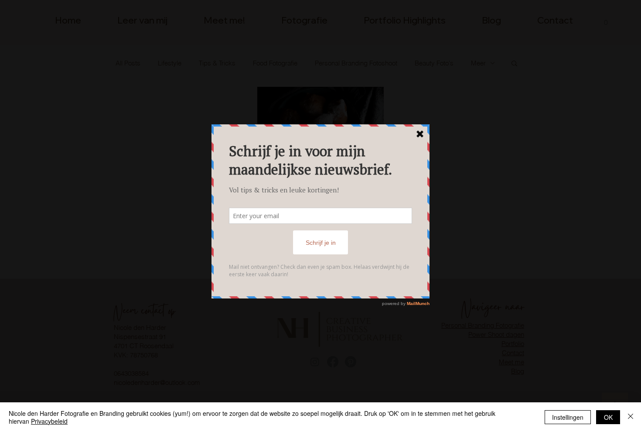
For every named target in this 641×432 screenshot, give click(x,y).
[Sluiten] (630, 417)
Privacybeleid (49, 421)
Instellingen (567, 417)
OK (608, 417)
